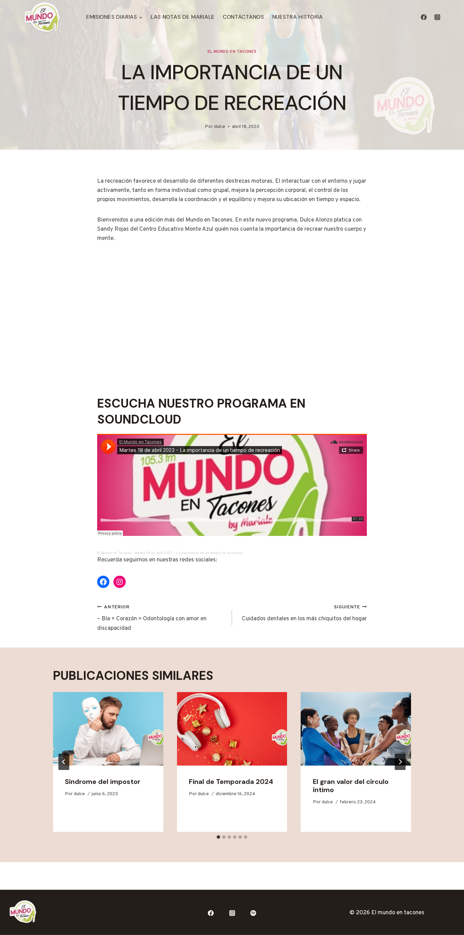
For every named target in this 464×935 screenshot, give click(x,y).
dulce (219, 127)
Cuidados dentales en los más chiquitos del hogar (304, 613)
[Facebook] (424, 17)
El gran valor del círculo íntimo (351, 785)
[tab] (218, 837)
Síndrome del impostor (102, 781)
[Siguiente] (400, 762)
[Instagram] (437, 17)
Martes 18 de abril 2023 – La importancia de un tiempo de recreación (189, 553)
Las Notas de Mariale (183, 16)
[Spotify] (253, 913)
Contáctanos (243, 16)
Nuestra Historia (297, 16)
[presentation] (108, 729)
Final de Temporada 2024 (231, 781)
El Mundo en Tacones (232, 51)
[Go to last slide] (63, 762)
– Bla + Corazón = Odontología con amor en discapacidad (152, 618)
